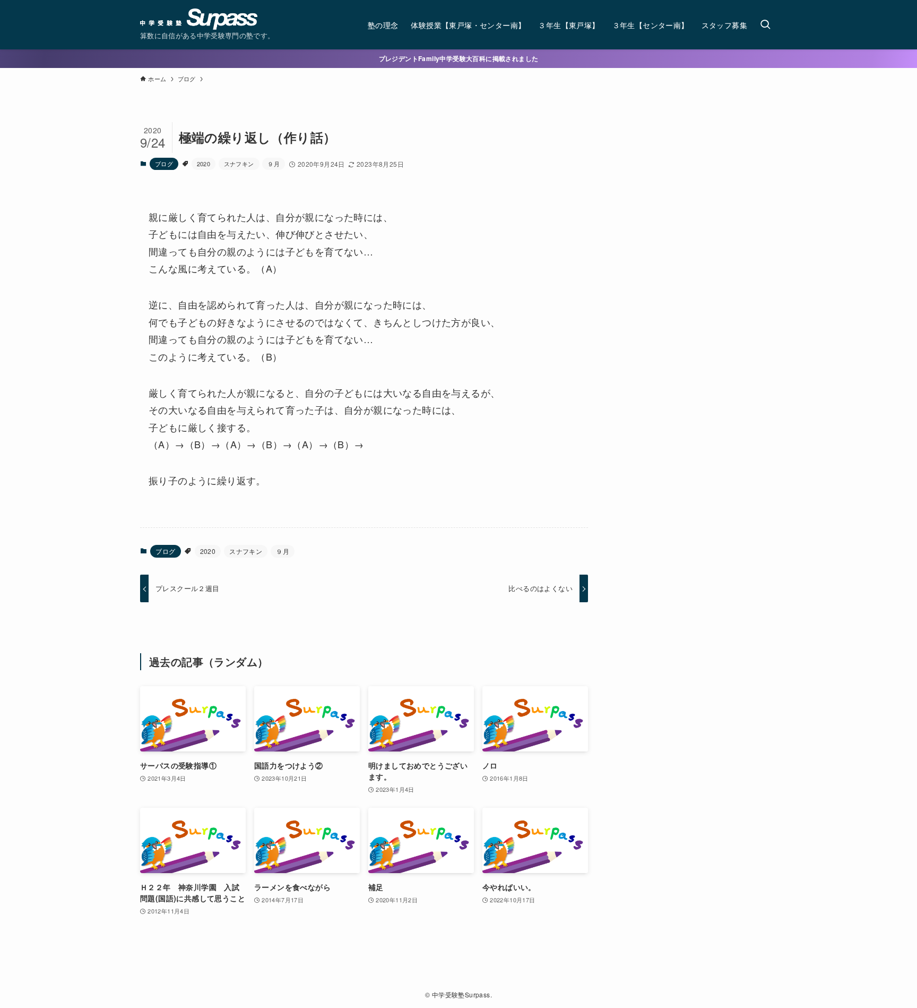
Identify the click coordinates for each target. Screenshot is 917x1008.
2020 (204, 163)
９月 (273, 163)
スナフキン (239, 163)
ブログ (164, 163)
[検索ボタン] (765, 24)
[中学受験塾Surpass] (198, 19)
